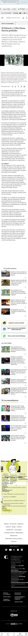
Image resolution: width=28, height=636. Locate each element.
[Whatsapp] (15, 86)
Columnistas (6, 505)
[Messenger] (12, 86)
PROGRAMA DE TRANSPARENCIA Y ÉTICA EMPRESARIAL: (17, 579)
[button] (25, 277)
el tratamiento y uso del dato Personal (15, 494)
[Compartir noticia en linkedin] (24, 86)
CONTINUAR (23, 2)
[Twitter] (18, 86)
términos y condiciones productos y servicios (16, 487)
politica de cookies (17, 3)
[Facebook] (21, 86)
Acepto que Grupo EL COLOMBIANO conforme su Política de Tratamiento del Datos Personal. (14, 503)
